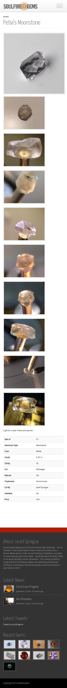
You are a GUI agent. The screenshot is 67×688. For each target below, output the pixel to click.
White (38, 451)
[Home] (20, 6)
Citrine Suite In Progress (27, 586)
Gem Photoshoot (23, 599)
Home (5, 17)
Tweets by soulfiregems (13, 624)
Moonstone (41, 445)
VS (37, 463)
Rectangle (40, 469)
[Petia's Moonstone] (26, 114)
